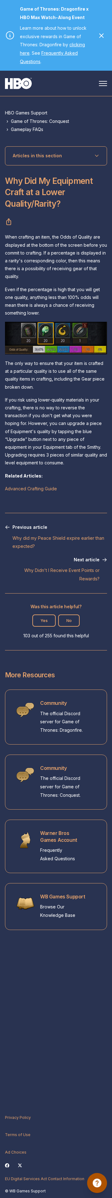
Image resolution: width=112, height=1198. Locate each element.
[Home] (18, 83)
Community (53, 703)
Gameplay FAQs (27, 129)
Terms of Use (17, 1134)
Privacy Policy (18, 1117)
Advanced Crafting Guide (31, 488)
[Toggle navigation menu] (103, 83)
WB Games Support (62, 897)
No (69, 620)
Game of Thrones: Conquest (40, 121)
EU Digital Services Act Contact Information (44, 1178)
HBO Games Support (26, 112)
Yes (44, 620)
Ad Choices (15, 1152)
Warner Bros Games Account (58, 836)
